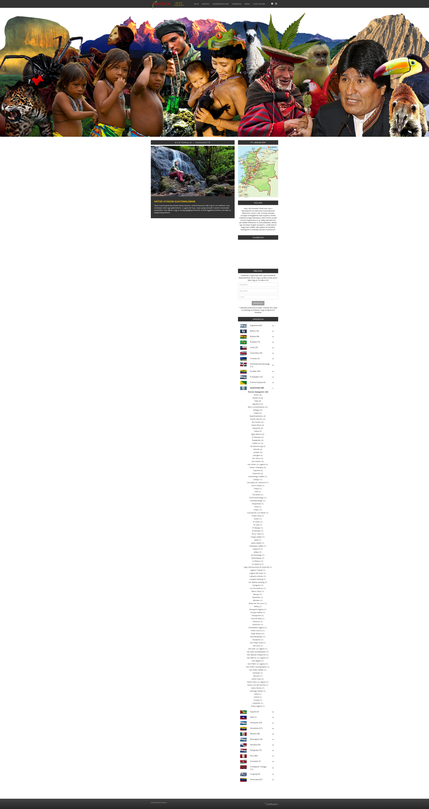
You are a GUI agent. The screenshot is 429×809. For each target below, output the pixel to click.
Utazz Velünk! (259, 4)
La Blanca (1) (257, 561)
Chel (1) (258, 492)
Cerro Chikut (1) (257, 485)
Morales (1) (258, 600)
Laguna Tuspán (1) (257, 570)
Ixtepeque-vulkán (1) (257, 546)
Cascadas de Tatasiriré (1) (258, 482)
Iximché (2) (257, 449)
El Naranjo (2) (258, 437)
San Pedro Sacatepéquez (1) (257, 667)
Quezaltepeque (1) (257, 637)
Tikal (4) (257, 401)
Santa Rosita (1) (257, 688)
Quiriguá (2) (258, 455)
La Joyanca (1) (258, 564)
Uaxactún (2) (257, 473)
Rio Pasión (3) (258, 422)
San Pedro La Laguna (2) (258, 464)
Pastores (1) (258, 621)
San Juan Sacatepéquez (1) (258, 652)
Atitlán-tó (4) (257, 398)
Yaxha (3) (258, 431)
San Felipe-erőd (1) (258, 643)
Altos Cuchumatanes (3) (258, 407)
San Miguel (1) (258, 661)
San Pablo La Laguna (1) (258, 664)
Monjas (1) (257, 594)
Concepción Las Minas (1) (257, 513)
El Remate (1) (257, 531)
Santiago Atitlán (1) (258, 691)
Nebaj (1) (258, 606)
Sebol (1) (257, 694)
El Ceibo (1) (258, 522)
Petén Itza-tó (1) (258, 630)
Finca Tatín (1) (258, 534)
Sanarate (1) (258, 673)
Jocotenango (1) (257, 555)
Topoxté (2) (258, 470)
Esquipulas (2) (258, 440)
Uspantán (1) (257, 703)
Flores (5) (258, 395)
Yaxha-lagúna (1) (258, 706)
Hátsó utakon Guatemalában (174, 201)
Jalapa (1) (258, 552)
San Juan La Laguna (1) (257, 649)
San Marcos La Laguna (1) (258, 658)
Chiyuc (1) (258, 510)
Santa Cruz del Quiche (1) (257, 685)
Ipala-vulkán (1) (257, 543)
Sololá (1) (258, 697)
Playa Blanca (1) (257, 634)
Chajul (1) (258, 488)
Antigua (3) (257, 410)
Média (247, 4)
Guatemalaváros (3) (258, 416)
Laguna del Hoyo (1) (257, 573)
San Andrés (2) (258, 461)
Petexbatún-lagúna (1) (258, 627)
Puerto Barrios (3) (257, 419)
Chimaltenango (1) (257, 501)
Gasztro (205, 4)
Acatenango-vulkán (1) (257, 476)
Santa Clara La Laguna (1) (257, 682)
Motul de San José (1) (258, 603)
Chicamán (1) (257, 495)
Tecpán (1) (257, 700)
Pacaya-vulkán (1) (257, 612)
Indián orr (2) (257, 443)
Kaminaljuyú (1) (257, 558)
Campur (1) (257, 479)
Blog (196, 4)
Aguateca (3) (257, 404)
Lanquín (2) (257, 452)
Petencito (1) (257, 624)
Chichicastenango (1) (257, 498)
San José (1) (258, 646)
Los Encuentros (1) (258, 588)
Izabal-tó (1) (258, 549)
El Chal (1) (258, 525)
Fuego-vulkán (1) (258, 537)
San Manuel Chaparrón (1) (258, 655)
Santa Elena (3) (257, 425)
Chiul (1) (257, 507)
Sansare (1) (257, 676)
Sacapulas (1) (257, 640)
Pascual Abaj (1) (257, 618)
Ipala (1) (257, 540)
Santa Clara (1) (258, 679)
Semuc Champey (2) (258, 467)
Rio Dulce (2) (257, 458)
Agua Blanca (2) (257, 434)
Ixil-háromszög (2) (257, 446)
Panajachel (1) (258, 615)
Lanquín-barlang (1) (258, 579)
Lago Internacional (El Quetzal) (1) (258, 567)
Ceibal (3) (258, 413)
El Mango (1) (257, 528)
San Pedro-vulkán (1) (257, 670)
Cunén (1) (258, 519)
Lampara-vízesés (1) (257, 576)
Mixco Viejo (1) (258, 591)
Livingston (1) (257, 585)
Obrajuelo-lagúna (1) (257, 609)
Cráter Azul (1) (258, 516)
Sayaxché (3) (257, 428)
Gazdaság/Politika (221, 4)
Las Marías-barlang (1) (257, 582)
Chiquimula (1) (258, 504)
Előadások (236, 4)
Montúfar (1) (257, 597)
